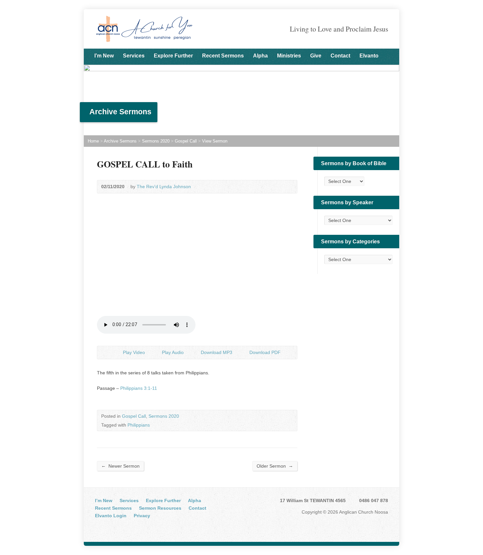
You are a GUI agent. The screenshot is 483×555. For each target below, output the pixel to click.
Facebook (99, 527)
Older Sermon (275, 466)
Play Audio (156, 352)
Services (134, 55)
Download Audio (195, 352)
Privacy (142, 515)
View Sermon (214, 141)
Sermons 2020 (156, 141)
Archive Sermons (120, 141)
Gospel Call (186, 141)
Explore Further (173, 55)
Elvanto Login (110, 515)
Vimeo (120, 527)
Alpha (260, 55)
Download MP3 (216, 352)
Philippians (138, 425)
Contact (340, 55)
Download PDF (244, 352)
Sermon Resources (160, 508)
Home (93, 141)
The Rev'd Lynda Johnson (164, 186)
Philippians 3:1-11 (138, 388)
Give (315, 55)
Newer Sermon (120, 466)
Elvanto (369, 55)
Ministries (289, 55)
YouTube (109, 527)
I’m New (104, 55)
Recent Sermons (223, 55)
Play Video (117, 352)
